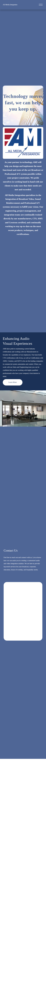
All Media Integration (10, 5)
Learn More (12, 382)
